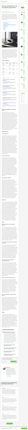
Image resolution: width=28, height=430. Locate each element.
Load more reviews (9, 423)
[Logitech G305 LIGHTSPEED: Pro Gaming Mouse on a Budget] (22, 29)
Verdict (5, 29)
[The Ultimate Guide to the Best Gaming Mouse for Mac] (22, 69)
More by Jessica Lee (9, 376)
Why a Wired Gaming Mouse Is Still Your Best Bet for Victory (24, 16)
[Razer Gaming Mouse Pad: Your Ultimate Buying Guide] (22, 61)
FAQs (4, 28)
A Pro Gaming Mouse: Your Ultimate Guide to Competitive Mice (24, 40)
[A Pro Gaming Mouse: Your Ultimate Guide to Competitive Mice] (22, 37)
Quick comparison (6, 23)
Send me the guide (13, 361)
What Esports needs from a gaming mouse (9, 24)
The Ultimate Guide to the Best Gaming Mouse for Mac (24, 71)
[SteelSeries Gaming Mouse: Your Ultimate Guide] (22, 54)
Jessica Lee (8, 367)
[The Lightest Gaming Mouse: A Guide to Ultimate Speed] (22, 83)
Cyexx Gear (4, 1)
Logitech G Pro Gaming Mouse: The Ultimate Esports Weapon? (24, 79)
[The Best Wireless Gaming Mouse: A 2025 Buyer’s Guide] (22, 46)
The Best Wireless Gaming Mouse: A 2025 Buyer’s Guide (24, 48)
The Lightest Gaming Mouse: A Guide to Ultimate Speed (24, 85)
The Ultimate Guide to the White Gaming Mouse (24, 24)
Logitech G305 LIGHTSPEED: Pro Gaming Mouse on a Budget (24, 31)
